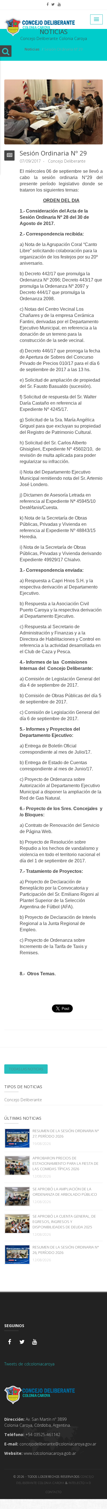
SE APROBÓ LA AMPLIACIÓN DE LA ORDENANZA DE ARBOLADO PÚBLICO (65, 1191)
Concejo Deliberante (23, 1099)
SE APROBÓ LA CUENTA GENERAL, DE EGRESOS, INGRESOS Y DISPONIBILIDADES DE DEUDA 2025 (64, 1222)
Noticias (32, 49)
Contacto (53, 1492)
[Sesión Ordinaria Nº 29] (53, 111)
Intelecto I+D (79, 1483)
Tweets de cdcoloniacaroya (29, 1364)
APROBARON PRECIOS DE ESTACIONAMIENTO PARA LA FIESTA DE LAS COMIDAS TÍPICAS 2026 (65, 1163)
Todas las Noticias (26, 1069)
